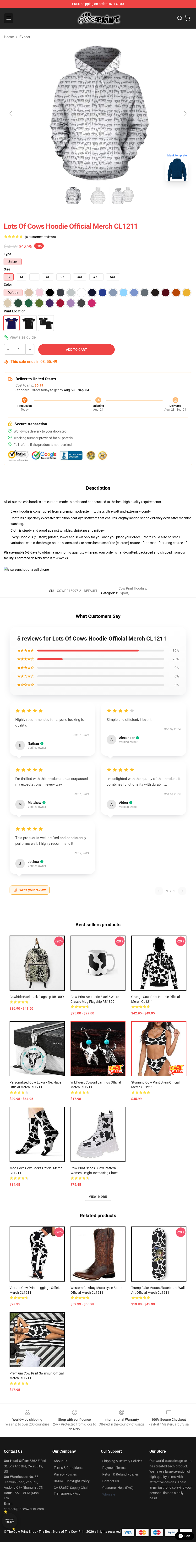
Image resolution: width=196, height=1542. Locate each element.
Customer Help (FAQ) (118, 1488)
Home (9, 37)
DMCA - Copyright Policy (72, 1481)
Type (7, 254)
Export (24, 37)
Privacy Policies (65, 1474)
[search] (180, 18)
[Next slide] (185, 113)
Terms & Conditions (68, 1468)
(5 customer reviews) (40, 237)
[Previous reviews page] (159, 891)
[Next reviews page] (182, 891)
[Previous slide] (11, 113)
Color (8, 284)
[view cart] (187, 18)
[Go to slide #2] (98, 195)
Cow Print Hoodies (132, 588)
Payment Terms (113, 1468)
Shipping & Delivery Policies (122, 1461)
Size (7, 269)
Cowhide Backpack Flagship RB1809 (37, 997)
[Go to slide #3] (122, 195)
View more (98, 1196)
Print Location (14, 311)
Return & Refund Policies (120, 1474)
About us (60, 1461)
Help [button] (187, 1536)
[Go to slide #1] (73, 195)
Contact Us (110, 1481)
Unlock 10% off (9, 1520)
